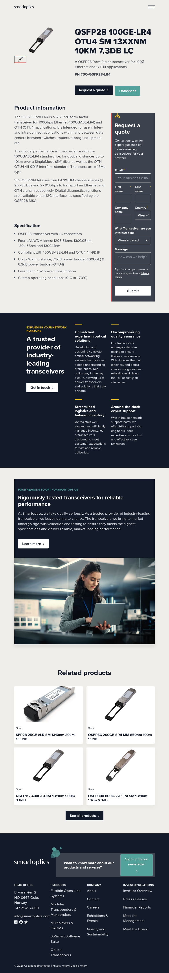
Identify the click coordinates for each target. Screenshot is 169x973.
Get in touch (40, 387)
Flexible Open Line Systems (66, 893)
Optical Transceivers (61, 952)
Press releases (135, 899)
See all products (83, 815)
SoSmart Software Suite (65, 938)
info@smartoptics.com (32, 916)
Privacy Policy (61, 966)
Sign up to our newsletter (136, 861)
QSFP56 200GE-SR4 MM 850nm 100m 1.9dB (120, 737)
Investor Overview (137, 890)
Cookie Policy (79, 966)
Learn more (31, 543)
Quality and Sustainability (97, 931)
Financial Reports (137, 907)
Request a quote (92, 90)
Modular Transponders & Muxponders (64, 909)
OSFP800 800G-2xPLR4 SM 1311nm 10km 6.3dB (117, 798)
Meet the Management (134, 918)
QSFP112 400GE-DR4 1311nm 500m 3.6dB (45, 798)
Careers (93, 907)
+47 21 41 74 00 (26, 908)
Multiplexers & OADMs (62, 925)
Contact (93, 899)
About (92, 890)
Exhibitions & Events (97, 918)
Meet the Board (135, 929)
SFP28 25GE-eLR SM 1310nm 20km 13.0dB (45, 737)
